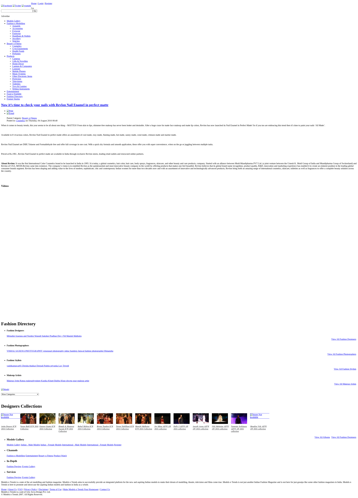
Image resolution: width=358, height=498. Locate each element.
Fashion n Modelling (16, 23)
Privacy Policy (30, 489)
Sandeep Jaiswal (77, 351)
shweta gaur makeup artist (77, 381)
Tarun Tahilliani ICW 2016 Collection (125, 427)
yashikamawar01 (14, 366)
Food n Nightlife (14, 94)
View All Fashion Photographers (341, 354)
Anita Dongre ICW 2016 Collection (8, 427)
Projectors (16, 79)
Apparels (16, 26)
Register (48, 3)
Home (33, 3)
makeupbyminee (33, 381)
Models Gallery (13, 21)
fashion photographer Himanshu (99, 351)
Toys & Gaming (19, 86)
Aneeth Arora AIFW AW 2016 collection (201, 427)
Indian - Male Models (30, 445)
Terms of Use (56, 489)
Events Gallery (28, 466)
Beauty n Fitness (14, 43)
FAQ (20, 489)
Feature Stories (13, 99)
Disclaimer (43, 489)
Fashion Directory (15, 96)
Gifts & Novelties (20, 61)
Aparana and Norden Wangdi (28, 336)
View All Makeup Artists (345, 384)
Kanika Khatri (47, 381)
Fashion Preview (14, 466)
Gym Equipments (20, 48)
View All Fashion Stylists (345, 369)
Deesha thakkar (29, 366)
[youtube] (26, 5)
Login (40, 3)
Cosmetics (16, 46)
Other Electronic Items (22, 76)
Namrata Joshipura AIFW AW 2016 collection (239, 429)
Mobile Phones (19, 71)
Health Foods (18, 51)
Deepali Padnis (43, 366)
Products (10, 56)
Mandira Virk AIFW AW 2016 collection (258, 427)
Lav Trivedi (64, 366)
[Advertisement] (306, 18)
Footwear (16, 33)
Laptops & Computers (22, 66)
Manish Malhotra (74, 336)
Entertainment (13, 91)
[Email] (10, 113)
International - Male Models (74, 445)
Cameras (16, 58)
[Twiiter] (17, 5)
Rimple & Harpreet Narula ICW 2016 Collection (66, 429)
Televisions (17, 81)
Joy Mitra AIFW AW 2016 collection (162, 427)
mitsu (67, 351)
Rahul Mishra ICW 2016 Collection (85, 427)
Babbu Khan (60, 381)
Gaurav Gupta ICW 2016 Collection (47, 427)
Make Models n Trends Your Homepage (80, 489)
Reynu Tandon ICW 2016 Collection (105, 427)
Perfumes (16, 53)
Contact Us (105, 489)
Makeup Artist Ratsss (16, 381)
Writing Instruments (21, 89)
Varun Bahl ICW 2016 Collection (29, 427)
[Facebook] (6, 5)
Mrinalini (11, 336)
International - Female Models (100, 445)
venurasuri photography (53, 351)
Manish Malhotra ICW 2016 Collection (143, 427)
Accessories (17, 28)
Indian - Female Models (51, 445)
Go (32, 8)
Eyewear (16, 31)
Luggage (16, 69)
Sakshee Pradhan (49, 336)
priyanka (54, 366)
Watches (16, 41)
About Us (12, 489)
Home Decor (18, 64)
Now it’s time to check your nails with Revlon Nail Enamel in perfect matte (54, 105)
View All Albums (322, 437)
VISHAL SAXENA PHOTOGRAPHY (25, 351)
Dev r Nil (61, 336)
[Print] (10, 111)
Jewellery (16, 38)
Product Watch (60, 456)
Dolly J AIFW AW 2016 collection (181, 427)
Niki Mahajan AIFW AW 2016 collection (220, 427)
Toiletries (16, 84)
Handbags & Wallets (21, 36)
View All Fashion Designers (343, 339)
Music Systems (19, 74)
